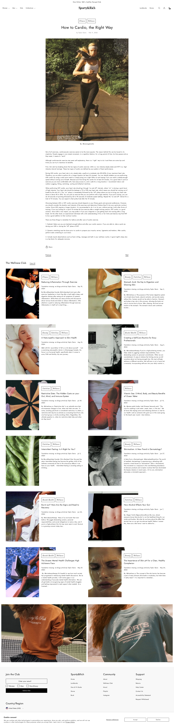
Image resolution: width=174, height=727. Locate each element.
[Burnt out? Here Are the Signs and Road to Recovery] (31, 516)
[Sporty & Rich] (87, 8)
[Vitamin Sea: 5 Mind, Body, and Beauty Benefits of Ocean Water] (113, 405)
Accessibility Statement (143, 695)
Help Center (140, 687)
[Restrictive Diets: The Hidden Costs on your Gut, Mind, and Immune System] (31, 405)
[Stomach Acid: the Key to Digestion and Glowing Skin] (113, 294)
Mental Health (130, 333)
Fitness (82, 21)
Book (72, 695)
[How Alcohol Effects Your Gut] (113, 516)
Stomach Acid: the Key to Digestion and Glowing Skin (141, 283)
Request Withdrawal (142, 699)
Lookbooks (74, 683)
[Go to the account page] (164, 8)
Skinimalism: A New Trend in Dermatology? (143, 449)
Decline (158, 720)
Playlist (105, 691)
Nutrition (137, 277)
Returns (138, 683)
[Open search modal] (159, 8)
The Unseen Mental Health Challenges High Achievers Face (60, 562)
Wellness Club (108, 683)
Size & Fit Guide (76, 687)
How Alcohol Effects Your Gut (137, 504)
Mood (105, 687)
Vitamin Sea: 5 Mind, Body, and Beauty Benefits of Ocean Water (144, 395)
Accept (135, 720)
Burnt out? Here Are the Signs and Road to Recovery (60, 506)
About (105, 679)
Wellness (91, 21)
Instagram (106, 695)
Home (73, 679)
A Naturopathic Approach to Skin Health (59, 337)
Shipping (139, 679)
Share (50, 247)
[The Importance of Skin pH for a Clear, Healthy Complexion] (113, 572)
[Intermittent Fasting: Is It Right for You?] (31, 461)
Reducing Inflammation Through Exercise (59, 282)
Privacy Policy (70, 722)
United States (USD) (15, 708)
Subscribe (26, 690)
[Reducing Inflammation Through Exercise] (31, 294)
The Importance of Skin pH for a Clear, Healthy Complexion (144, 562)
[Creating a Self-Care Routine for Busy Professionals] (113, 349)
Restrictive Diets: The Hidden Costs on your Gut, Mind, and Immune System (60, 395)
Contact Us (139, 691)
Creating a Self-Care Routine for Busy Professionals (140, 339)
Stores (73, 691)
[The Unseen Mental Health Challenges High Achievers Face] (31, 572)
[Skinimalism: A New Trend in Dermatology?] (113, 461)
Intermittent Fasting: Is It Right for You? (58, 449)
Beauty (128, 277)
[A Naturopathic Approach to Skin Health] (31, 349)
